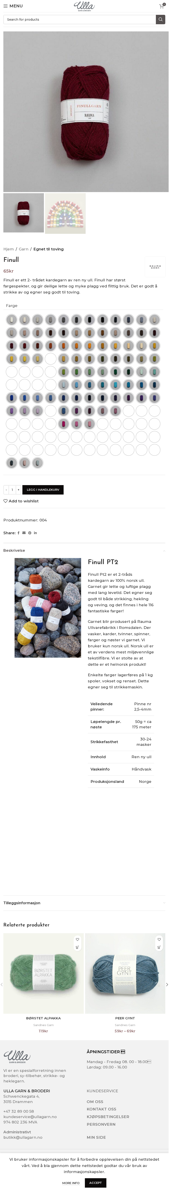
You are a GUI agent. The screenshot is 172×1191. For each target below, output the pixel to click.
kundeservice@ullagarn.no (30, 1116)
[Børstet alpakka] (43, 973)
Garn (23, 249)
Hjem (8, 249)
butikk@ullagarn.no (22, 1137)
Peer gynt (125, 1018)
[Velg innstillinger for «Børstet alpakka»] (78, 947)
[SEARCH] (160, 19)
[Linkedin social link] (35, 533)
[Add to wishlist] (78, 939)
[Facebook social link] (18, 533)
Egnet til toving (48, 249)
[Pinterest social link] (30, 533)
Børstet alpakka (43, 1018)
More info (71, 1183)
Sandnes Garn (43, 1025)
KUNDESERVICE (102, 1091)
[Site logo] (84, 6)
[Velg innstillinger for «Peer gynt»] (159, 947)
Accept (95, 1182)
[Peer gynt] (125, 973)
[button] (167, 984)
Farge (11, 305)
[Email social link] (24, 533)
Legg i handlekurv (43, 489)
